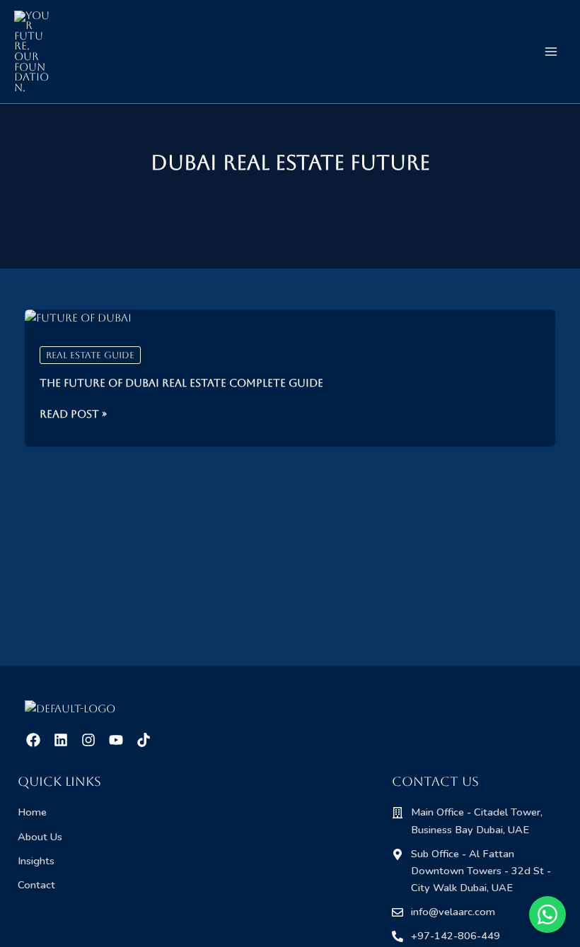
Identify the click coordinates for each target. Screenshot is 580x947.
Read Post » (73, 414)
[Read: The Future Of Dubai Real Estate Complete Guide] (78, 318)
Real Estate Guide (90, 355)
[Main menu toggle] (551, 51)
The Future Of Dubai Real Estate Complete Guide (181, 383)
